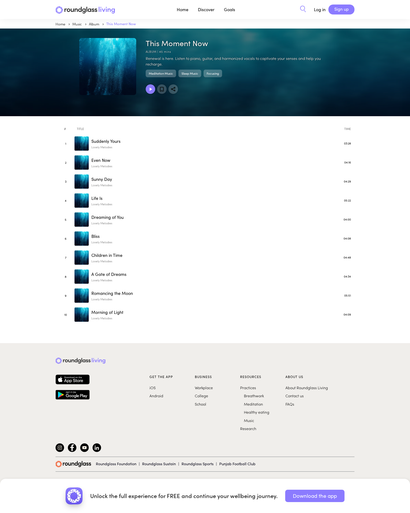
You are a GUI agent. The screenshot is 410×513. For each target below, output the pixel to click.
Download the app (315, 495)
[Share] (173, 89)
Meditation (253, 404)
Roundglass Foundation (116, 463)
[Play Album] (150, 89)
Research (248, 428)
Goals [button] (229, 9)
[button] (303, 9)
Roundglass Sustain (159, 463)
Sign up (341, 9)
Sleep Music (190, 73)
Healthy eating (256, 412)
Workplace (204, 387)
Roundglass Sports (198, 463)
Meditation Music (161, 73)
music (77, 23)
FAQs (289, 404)
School (200, 404)
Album (94, 23)
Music (249, 420)
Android (156, 395)
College (201, 395)
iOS (152, 387)
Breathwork (254, 395)
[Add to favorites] (162, 89)
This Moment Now (121, 23)
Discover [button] (206, 9)
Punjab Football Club (237, 463)
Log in (320, 9)
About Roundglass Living (306, 387)
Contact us (294, 395)
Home (182, 9)
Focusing (213, 73)
